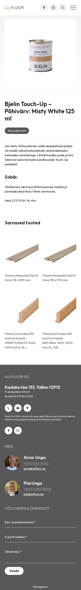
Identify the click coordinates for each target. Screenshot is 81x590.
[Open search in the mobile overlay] (62, 7)
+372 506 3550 (36, 463)
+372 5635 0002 (37, 489)
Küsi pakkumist (17, 130)
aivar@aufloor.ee (35, 468)
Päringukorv (40, 586)
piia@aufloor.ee (34, 494)
